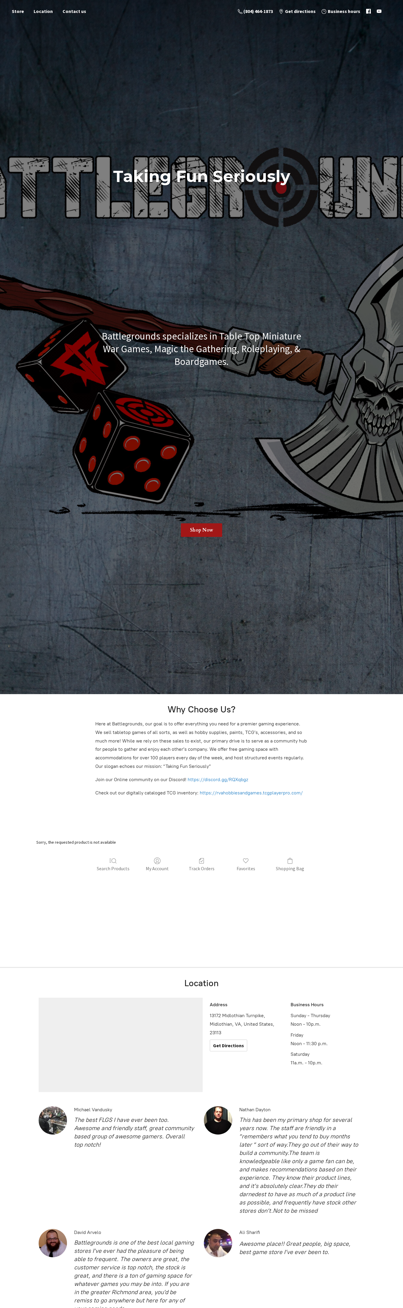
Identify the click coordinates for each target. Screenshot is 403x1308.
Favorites (246, 868)
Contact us (74, 11)
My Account (157, 868)
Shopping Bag (290, 868)
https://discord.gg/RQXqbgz (218, 779)
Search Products (113, 868)
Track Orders (201, 868)
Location (43, 11)
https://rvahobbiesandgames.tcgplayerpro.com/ (251, 793)
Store (18, 11)
